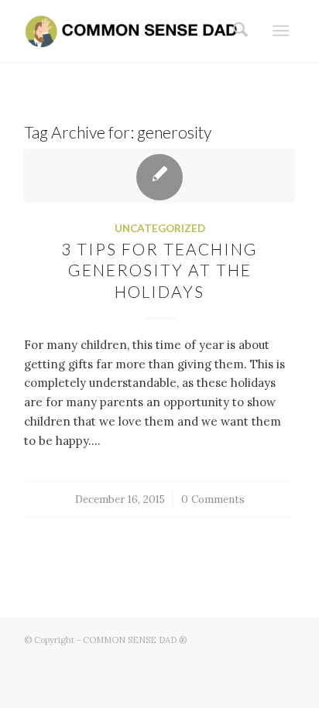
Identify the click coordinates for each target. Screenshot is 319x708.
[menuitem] (235, 31)
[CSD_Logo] (132, 31)
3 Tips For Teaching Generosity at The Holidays (159, 270)
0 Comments (213, 499)
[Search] (235, 31)
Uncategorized (160, 228)
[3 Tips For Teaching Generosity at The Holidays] (159, 176)
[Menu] (280, 31)
